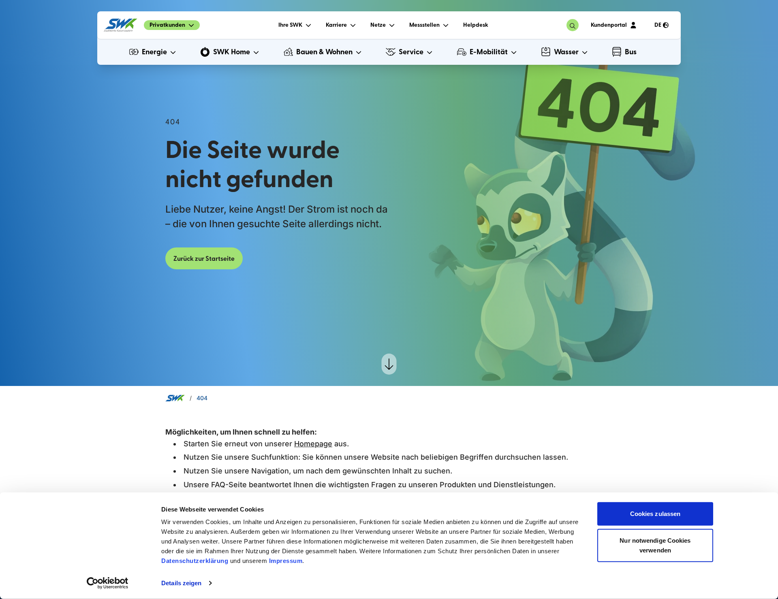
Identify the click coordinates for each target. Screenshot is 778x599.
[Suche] (572, 25)
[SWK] (120, 25)
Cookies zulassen (655, 513)
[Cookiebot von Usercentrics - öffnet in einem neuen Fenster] (107, 583)
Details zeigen (181, 583)
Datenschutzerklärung (194, 560)
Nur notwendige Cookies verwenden (655, 545)
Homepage (313, 443)
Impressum (286, 560)
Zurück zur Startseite (204, 259)
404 (202, 397)
